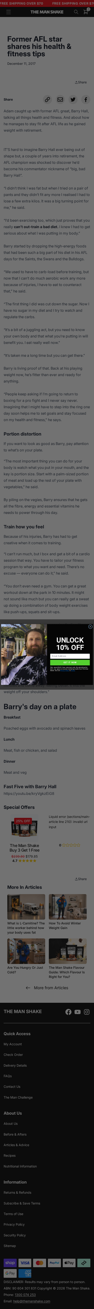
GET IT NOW (70, 662)
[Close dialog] (90, 627)
